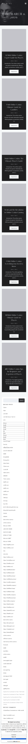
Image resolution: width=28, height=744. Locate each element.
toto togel (5, 679)
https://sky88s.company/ (9, 594)
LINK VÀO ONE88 (7, 529)
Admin (12, 61)
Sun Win (5, 504)
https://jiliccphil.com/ (8, 623)
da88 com (6, 488)
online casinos (7, 522)
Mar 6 (16, 61)
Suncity (5, 444)
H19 (4, 420)
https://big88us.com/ (8, 544)
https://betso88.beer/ (8, 632)
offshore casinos (7, 638)
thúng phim (6, 460)
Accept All (13, 738)
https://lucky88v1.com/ (9, 715)
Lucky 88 (5, 469)
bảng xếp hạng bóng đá (9, 510)
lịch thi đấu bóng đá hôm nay (10, 507)
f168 (4, 410)
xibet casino (6, 472)
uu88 (4, 425)
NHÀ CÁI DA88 (7, 532)
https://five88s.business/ (9, 598)
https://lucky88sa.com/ (9, 560)
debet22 (5, 475)
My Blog (7, 3)
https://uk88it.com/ (8, 616)
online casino (6, 654)
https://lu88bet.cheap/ (9, 591)
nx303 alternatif (7, 663)
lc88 (4, 439)
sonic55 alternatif (7, 450)
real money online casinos (10, 641)
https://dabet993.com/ (9, 610)
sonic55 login (6, 441)
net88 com (6, 491)
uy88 (4, 427)
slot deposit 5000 (7, 676)
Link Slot (5, 413)
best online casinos (8, 519)
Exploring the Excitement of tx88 (11, 700)
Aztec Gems (6, 463)
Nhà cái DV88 (7, 526)
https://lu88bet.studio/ (9, 572)
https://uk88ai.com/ (8, 718)
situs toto (5, 554)
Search (21, 400)
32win (4, 407)
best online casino (8, 619)
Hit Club (5, 501)
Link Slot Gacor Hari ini (9, 417)
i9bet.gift (5, 685)
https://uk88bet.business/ (9, 579)
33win (5, 423)
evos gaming (6, 670)
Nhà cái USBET (7, 538)
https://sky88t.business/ (9, 576)
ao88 (4, 437)
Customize (13, 734)
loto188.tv (5, 651)
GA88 (4, 648)
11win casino (6, 479)
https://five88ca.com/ (8, 563)
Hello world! (21, 710)
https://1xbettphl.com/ (8, 629)
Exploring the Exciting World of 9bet (12, 697)
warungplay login (7, 660)
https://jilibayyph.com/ (9, 626)
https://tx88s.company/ (9, 601)
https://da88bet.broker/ (9, 569)
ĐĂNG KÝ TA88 (7, 535)
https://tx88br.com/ (8, 566)
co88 (4, 429)
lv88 (4, 433)
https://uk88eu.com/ (8, 547)
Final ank (5, 645)
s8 (4, 431)
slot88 (4, 657)
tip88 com (5, 482)
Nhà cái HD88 (7, 541)
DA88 (4, 454)
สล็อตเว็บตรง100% (8, 447)
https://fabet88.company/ (9, 585)
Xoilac (4, 666)
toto (4, 551)
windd (5, 682)
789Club (5, 497)
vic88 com (6, 485)
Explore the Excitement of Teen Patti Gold (13, 691)
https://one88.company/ (9, 582)
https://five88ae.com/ (8, 607)
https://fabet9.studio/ (8, 604)
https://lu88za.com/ (8, 557)
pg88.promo (6, 688)
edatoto (5, 516)
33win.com (6, 466)
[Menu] (25, 3)
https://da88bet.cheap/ (9, 588)
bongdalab (6, 457)
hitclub (5, 513)
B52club (5, 494)
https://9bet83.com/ (8, 613)
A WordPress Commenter (9, 710)
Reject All (14, 736)
